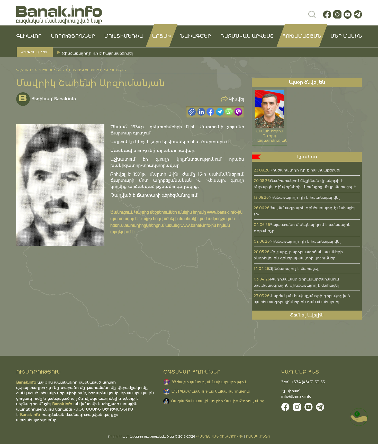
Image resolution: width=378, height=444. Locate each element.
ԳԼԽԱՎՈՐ (29, 36)
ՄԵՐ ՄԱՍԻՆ (346, 36)
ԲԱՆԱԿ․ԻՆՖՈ (258, 436)
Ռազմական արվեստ (247, 36)
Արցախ (161, 36)
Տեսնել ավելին (307, 315)
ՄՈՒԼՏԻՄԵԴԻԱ (123, 36)
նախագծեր (195, 36)
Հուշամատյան (302, 36)
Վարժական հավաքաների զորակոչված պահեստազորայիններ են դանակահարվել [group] (145, 52)
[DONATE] (359, 417)
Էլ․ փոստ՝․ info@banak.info (296, 394)
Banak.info (30, 414)
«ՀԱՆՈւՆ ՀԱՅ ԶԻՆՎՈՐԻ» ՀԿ (219, 436)
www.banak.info (222, 212)
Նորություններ (73, 36)
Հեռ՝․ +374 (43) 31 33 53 (303, 382)
